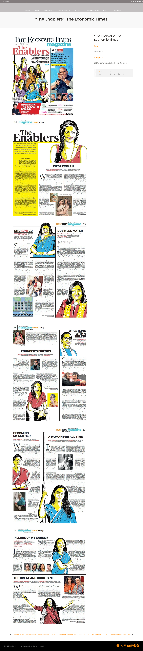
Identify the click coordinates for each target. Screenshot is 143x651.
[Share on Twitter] (115, 74)
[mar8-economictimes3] (50, 271)
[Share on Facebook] (111, 74)
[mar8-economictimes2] (50, 169)
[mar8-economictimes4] (50, 373)
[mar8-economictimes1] (50, 75)
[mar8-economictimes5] (50, 474)
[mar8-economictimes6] (50, 576)
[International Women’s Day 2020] (132, 634)
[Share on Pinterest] (123, 74)
